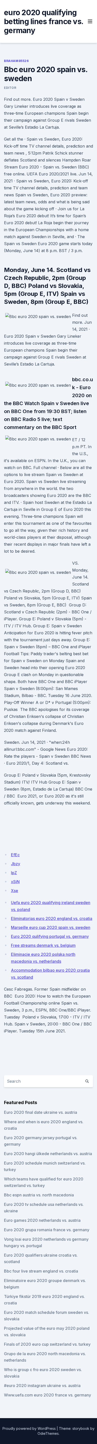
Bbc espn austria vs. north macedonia (39, 1194)
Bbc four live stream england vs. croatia (41, 1271)
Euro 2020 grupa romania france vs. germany (46, 1229)
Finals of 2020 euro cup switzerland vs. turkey (47, 1344)
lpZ (14, 872)
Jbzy (15, 863)
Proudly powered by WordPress (29, 1428)
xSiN (15, 881)
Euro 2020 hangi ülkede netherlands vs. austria (48, 1153)
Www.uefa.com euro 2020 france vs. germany (47, 1394)
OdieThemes (48, 1433)
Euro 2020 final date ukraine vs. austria (40, 1112)
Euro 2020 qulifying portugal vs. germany (50, 936)
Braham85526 (16, 61)
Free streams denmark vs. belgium (43, 945)
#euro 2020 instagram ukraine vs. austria (42, 1385)
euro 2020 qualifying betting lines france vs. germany (43, 21)
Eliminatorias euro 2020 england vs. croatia (51, 918)
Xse (14, 890)
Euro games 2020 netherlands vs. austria (42, 1220)
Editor (10, 88)
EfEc (15, 854)
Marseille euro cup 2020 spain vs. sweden (50, 927)
